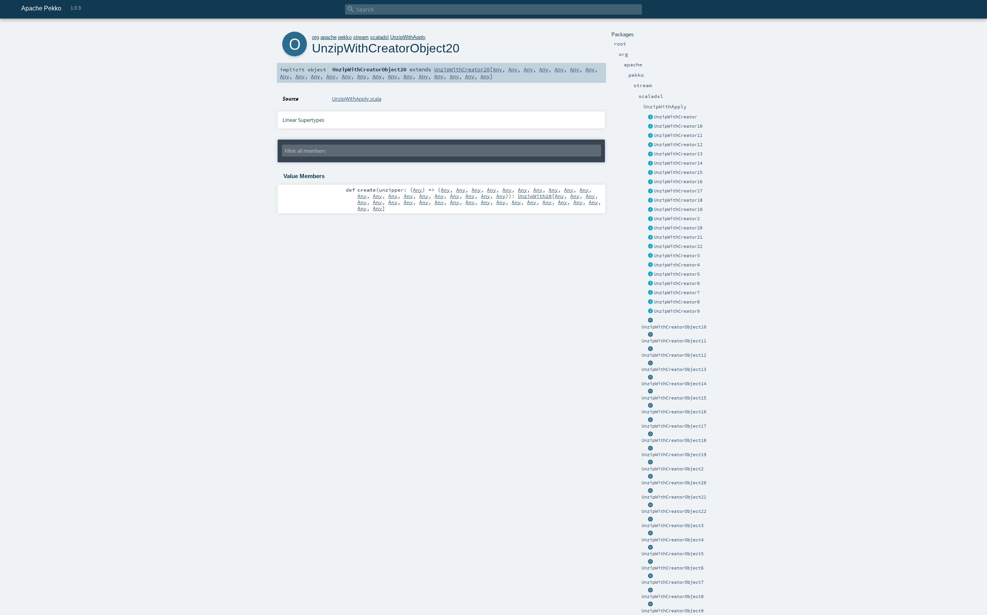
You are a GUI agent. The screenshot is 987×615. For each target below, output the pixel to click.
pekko (345, 37)
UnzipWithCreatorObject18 (674, 440)
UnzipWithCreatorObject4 (673, 540)
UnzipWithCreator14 (678, 163)
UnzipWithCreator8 (677, 302)
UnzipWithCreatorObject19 (674, 454)
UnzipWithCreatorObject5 (673, 553)
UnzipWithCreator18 (678, 200)
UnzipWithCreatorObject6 (673, 568)
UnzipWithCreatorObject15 (674, 398)
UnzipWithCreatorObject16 (674, 411)
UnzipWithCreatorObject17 (674, 426)
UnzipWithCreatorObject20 (674, 482)
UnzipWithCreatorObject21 (674, 497)
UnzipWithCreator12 (678, 144)
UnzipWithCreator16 (678, 181)
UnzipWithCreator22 (678, 246)
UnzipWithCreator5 (677, 274)
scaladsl (379, 37)
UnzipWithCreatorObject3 (673, 525)
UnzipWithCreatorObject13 (674, 369)
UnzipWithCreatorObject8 (673, 596)
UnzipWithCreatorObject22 (674, 511)
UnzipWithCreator (675, 117)
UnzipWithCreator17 (678, 191)
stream (361, 37)
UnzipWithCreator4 (677, 265)
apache (328, 37)
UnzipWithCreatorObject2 (673, 469)
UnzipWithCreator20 (678, 228)
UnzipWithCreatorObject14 (674, 383)
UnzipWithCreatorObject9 (673, 610)
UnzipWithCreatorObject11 (674, 341)
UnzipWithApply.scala (356, 98)
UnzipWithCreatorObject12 (674, 355)
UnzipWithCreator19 (678, 209)
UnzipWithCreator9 (677, 311)
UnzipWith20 (535, 196)
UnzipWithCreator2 (677, 218)
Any (497, 69)
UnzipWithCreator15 (678, 172)
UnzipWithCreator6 (677, 283)
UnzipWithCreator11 (678, 135)
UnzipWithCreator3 (677, 255)
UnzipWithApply (408, 37)
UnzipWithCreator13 (678, 154)
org (315, 37)
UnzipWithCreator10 (678, 126)
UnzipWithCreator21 (678, 237)
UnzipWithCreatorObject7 (673, 582)
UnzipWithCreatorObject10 (674, 327)
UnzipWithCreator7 (677, 292)
